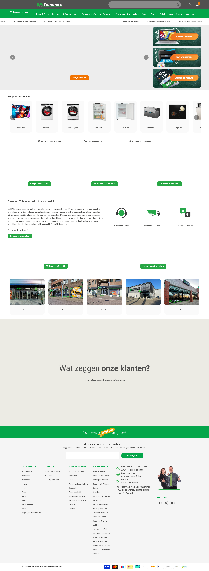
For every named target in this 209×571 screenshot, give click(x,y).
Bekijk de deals (79, 77)
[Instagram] (166, 503)
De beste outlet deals (169, 184)
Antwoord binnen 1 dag (131, 476)
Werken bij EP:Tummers (104, 184)
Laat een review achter (153, 266)
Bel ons (124, 479)
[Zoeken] (144, 4)
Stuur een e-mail (128, 473)
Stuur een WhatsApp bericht (134, 467)
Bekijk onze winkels (39, 184)
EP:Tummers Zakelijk (55, 266)
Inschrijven (132, 455)
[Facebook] (159, 503)
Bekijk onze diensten (19, 236)
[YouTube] (172, 503)
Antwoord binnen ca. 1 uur (132, 470)
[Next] (146, 57)
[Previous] (12, 57)
